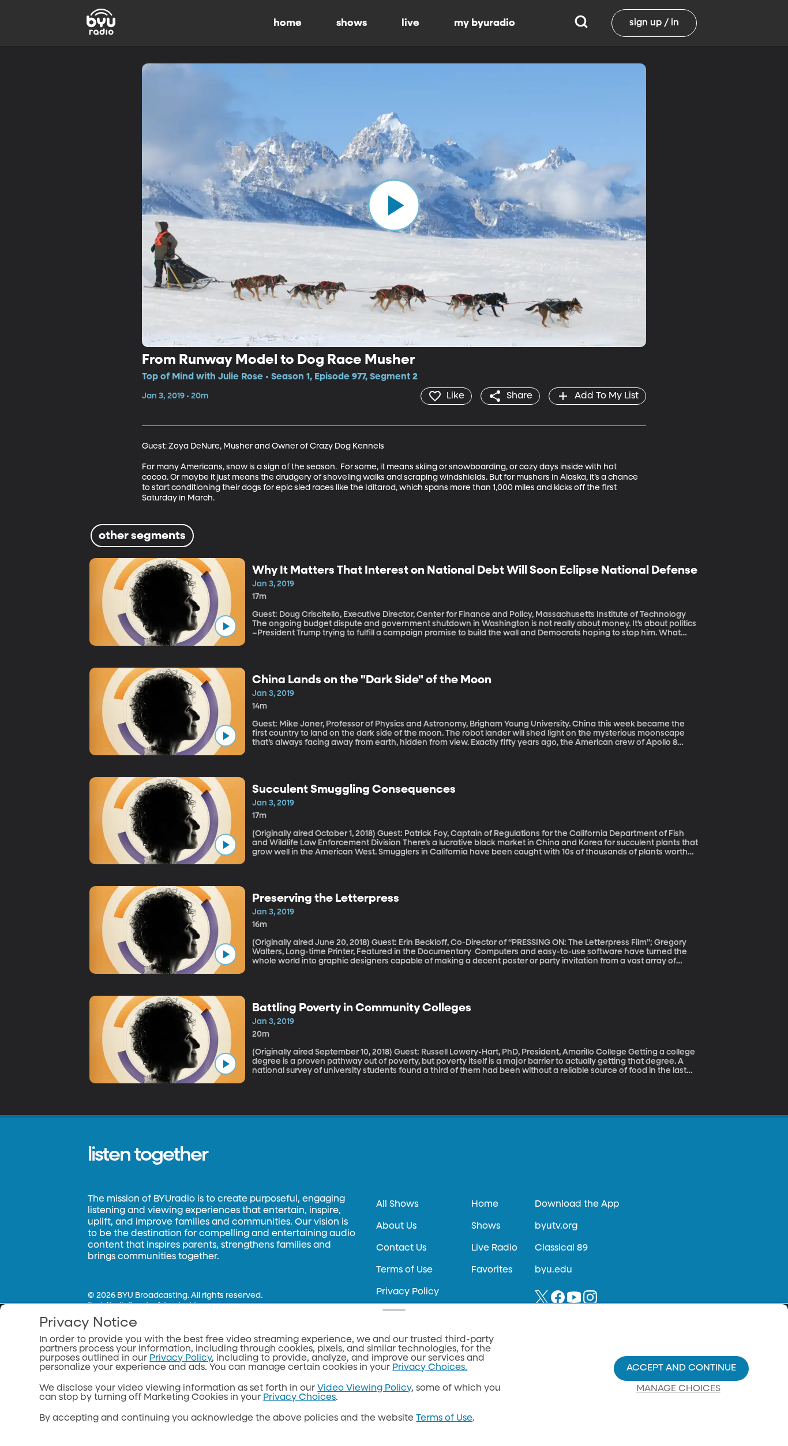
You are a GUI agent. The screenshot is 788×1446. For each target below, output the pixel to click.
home (287, 23)
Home (484, 1204)
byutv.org (556, 1226)
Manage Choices (678, 1389)
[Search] (581, 23)
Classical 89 (561, 1248)
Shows (485, 1226)
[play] (394, 205)
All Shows (397, 1204)
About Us (396, 1226)
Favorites (491, 1270)
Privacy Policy (407, 1292)
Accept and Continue (681, 1368)
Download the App (577, 1204)
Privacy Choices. (429, 1367)
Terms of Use (404, 1270)
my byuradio (484, 23)
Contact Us (401, 1248)
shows (351, 23)
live (410, 23)
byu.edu (553, 1270)
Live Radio (494, 1248)
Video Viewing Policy (364, 1388)
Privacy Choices (299, 1397)
